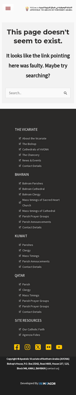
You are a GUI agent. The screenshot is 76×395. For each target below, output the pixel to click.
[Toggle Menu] (8, 8)
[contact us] (52, 368)
